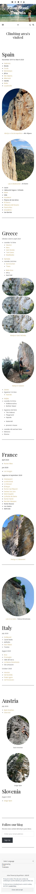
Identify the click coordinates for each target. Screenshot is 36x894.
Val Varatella (8, 675)
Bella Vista (9, 270)
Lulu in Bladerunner (14, 184)
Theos (8, 266)
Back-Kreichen (9, 710)
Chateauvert (8, 479)
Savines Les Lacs (10, 491)
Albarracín (7, 78)
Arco (5, 655)
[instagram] (15, 2)
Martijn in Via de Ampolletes (13, 133)
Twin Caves (10, 252)
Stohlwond (7, 637)
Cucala (6, 68)
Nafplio (6, 398)
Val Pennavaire (9, 680)
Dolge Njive (8, 801)
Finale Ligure (8, 677)
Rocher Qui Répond (10, 489)
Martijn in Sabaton (18, 386)
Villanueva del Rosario (11, 205)
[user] (23, 2)
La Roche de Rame (10, 496)
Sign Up (7, 840)
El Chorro (7, 202)
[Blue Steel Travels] (18, 13)
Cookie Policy (12, 886)
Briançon (7, 486)
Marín (6, 192)
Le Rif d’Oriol (8, 481)
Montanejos (8, 71)
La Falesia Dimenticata (11, 662)
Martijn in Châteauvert (18, 559)
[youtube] (12, 2)
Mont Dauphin (9, 494)
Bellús (6, 83)
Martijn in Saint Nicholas (18, 335)
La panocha (8, 86)
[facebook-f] (21, 2)
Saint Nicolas (10, 250)
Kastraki (9, 395)
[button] (18, 287)
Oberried (7, 712)
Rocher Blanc (8, 464)
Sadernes (7, 63)
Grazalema (7, 210)
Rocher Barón (8, 499)
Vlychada (7, 259)
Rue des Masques (10, 501)
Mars (8, 247)
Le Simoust (8, 484)
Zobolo (6, 390)
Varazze (7, 672)
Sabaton (9, 245)
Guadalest (7, 197)
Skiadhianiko (10, 255)
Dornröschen (10, 264)
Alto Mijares (8, 76)
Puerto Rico (8, 207)
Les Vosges (8, 471)
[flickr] (18, 2)
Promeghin (8, 657)
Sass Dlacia (8, 645)
